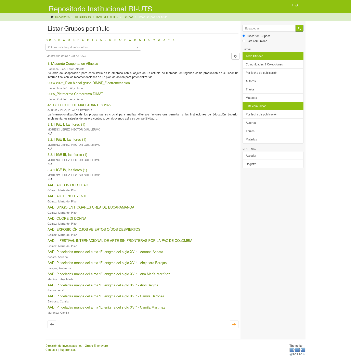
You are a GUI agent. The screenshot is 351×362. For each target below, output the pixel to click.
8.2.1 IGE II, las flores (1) (67, 139)
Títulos (250, 89)
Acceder (251, 155)
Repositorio (62, 17)
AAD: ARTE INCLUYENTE (68, 195)
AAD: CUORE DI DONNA (67, 218)
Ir (137, 47)
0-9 (49, 40)
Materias (251, 98)
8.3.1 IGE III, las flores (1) (67, 154)
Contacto (51, 350)
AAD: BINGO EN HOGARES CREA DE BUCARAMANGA (91, 207)
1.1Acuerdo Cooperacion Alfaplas (73, 63)
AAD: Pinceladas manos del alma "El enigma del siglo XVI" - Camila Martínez (106, 307)
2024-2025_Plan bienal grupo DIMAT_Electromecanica (89, 82)
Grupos (128, 17)
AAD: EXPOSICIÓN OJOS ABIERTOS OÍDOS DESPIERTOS (94, 229)
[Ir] (299, 28)
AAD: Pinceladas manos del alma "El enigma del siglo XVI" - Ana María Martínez (109, 273)
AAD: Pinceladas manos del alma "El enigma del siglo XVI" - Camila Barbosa (106, 295)
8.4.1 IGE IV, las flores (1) (67, 169)
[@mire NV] (297, 351)
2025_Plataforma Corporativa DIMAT (75, 93)
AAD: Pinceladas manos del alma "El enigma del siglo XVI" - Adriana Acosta (105, 251)
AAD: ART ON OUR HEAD (68, 184)
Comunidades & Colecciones (264, 64)
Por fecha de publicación (261, 73)
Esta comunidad (257, 41)
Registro (251, 164)
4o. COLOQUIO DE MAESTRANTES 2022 (79, 104)
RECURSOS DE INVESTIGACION (96, 17)
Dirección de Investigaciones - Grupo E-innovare (77, 346)
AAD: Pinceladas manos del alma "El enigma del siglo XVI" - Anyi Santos (103, 284)
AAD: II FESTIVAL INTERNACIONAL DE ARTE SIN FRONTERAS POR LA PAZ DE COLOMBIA (120, 240)
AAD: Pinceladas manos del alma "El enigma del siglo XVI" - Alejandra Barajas (107, 262)
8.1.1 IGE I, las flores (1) (66, 124)
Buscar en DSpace (259, 36)
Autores (251, 81)
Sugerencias (68, 350)
